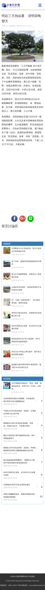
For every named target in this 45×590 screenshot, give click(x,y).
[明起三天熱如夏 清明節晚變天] (14, 218)
